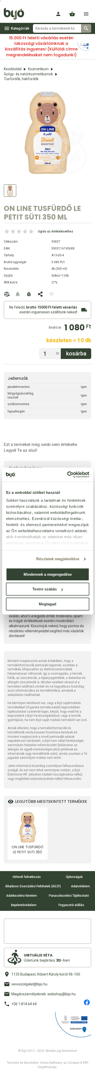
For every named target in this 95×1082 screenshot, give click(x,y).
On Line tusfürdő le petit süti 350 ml (27, 850)
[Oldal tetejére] (8, 1073)
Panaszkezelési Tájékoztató (69, 895)
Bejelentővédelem (23, 905)
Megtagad (47, 604)
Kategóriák (20, 28)
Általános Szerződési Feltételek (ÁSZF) (33, 886)
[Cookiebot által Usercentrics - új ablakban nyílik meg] (67, 474)
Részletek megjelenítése (57, 559)
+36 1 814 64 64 (24, 1004)
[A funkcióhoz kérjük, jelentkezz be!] (51, 294)
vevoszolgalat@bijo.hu (29, 984)
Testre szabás (44, 589)
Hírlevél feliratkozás (27, 877)
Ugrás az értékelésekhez (55, 231)
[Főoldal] (16, 14)
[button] (72, 14)
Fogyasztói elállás (71, 905)
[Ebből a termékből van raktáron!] (18, 294)
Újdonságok (74, 877)
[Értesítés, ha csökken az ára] (29, 294)
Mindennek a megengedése (48, 574)
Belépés (58, 14)
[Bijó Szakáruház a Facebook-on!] (87, 1002)
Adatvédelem (80, 886)
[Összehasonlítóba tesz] (7, 294)
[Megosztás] (40, 294)
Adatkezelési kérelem (21, 895)
